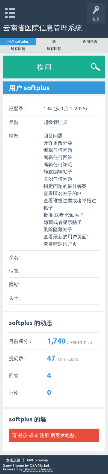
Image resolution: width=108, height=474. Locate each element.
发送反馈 (13, 460)
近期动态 (90, 41)
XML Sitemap (37, 460)
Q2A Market (40, 465)
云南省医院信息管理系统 (42, 28)
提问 (44, 67)
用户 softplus (17, 41)
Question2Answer (38, 469)
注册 (44, 435)
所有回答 (54, 49)
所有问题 (18, 49)
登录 (23, 435)
